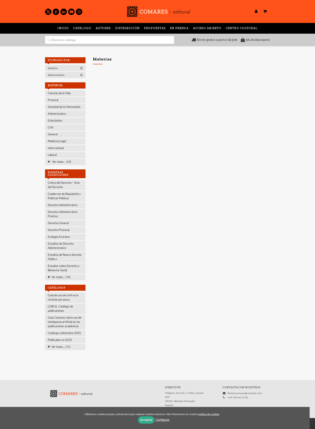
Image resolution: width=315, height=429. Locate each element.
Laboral (52, 155)
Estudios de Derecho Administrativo (61, 246)
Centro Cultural (242, 28)
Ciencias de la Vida (59, 93)
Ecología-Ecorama (59, 237)
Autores (103, 28)
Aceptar (146, 420)
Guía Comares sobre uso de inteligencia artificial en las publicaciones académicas (65, 322)
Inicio (63, 28)
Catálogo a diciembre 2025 (64, 333)
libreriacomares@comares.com (245, 393)
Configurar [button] (163, 419)
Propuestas (155, 28)
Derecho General (58, 223)
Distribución (127, 28)
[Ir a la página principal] (158, 11)
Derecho (53, 68)
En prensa (179, 28)
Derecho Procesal (59, 230)
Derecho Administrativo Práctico (62, 214)
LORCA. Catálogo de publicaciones (60, 308)
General (53, 134)
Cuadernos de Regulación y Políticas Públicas (64, 196)
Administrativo (56, 75)
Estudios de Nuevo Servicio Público (65, 257)
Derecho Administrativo (62, 205)
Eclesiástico (55, 120)
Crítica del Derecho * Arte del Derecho (64, 185)
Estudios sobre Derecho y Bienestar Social (64, 268)
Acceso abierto (207, 28)
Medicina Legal (57, 141)
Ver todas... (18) (61, 162)
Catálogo (82, 28)
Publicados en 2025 (60, 340)
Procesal (53, 100)
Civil (50, 127)
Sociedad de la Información (64, 107)
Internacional (56, 148)
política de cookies (208, 414)
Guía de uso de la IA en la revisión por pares (63, 297)
